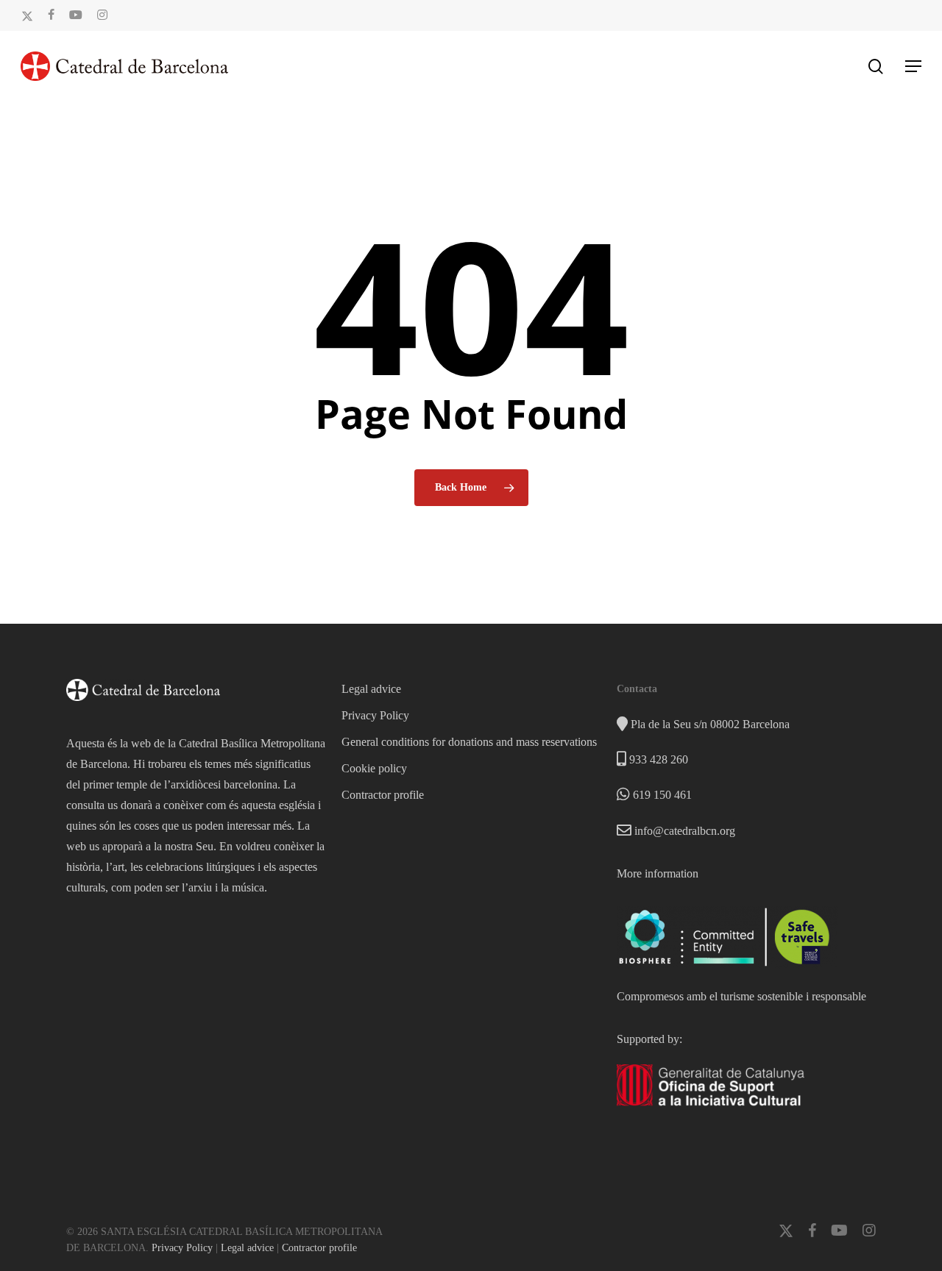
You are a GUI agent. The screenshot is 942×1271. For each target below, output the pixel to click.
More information (657, 873)
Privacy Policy (375, 715)
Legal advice (371, 689)
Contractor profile (382, 794)
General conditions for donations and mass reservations (469, 742)
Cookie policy (374, 768)
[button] (913, 66)
